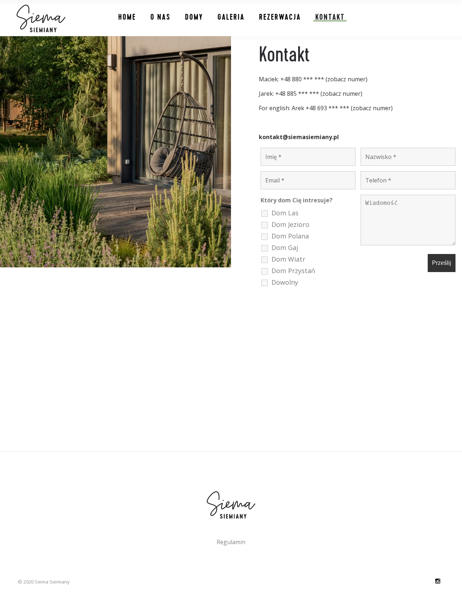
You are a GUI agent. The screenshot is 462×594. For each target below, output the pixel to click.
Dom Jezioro (290, 224)
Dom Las (284, 212)
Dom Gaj (284, 247)
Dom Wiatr (288, 259)
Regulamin (231, 542)
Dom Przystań (293, 270)
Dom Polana (290, 236)
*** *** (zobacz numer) (335, 79)
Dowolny (284, 282)
